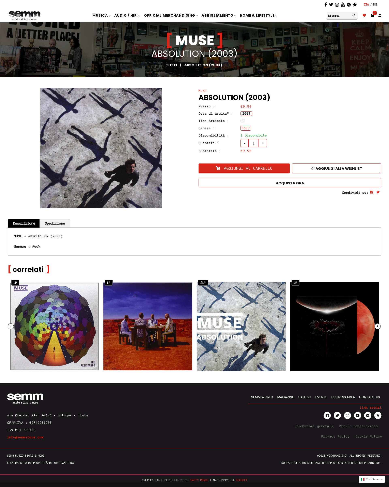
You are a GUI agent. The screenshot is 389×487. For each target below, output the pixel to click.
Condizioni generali (315, 426)
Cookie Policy (369, 436)
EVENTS (321, 397)
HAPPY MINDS (199, 480)
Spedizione (55, 223)
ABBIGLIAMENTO (218, 15)
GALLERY (304, 397)
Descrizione (24, 223)
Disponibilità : (214, 135)
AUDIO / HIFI (126, 15)
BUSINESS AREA (343, 397)
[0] (372, 15)
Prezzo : (207, 106)
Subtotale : (210, 151)
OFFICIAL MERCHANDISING (170, 15)
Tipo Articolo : (214, 121)
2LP (203, 282)
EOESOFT (241, 480)
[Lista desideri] (364, 15)
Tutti (171, 65)
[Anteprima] (89, 290)
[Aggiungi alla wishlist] (89, 299)
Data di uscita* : (216, 113)
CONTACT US (369, 397)
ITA (366, 4)
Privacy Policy (336, 436)
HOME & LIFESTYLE (258, 15)
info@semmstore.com (25, 437)
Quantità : (209, 143)
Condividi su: (355, 193)
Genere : (207, 128)
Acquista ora (290, 183)
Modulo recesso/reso (359, 426)
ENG (374, 4)
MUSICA (100, 15)
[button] (372, 479)
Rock (36, 246)
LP (15, 282)
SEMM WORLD (262, 397)
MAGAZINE (285, 397)
